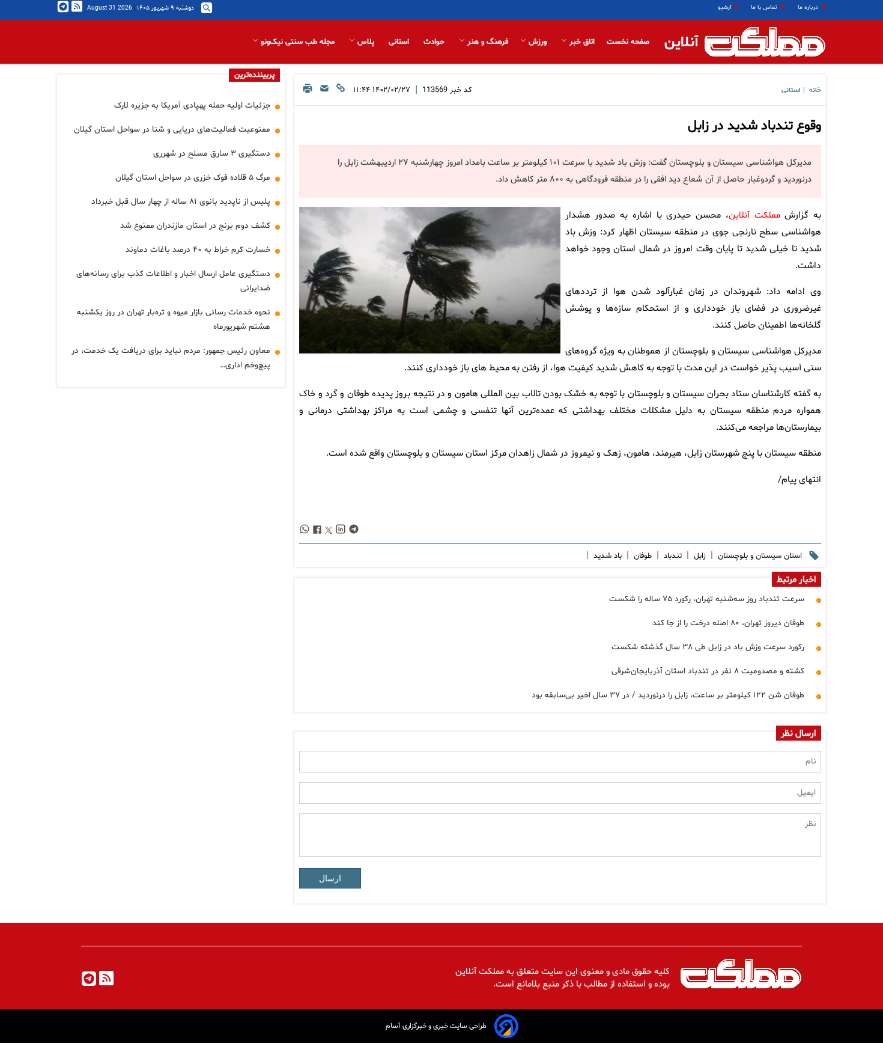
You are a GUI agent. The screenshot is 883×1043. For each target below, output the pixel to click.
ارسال (330, 878)
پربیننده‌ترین (254, 75)
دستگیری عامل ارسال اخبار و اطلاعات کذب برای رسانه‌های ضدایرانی (173, 281)
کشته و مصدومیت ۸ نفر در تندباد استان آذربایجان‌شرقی (707, 671)
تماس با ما (764, 7)
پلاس (366, 42)
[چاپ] (307, 91)
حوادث (435, 42)
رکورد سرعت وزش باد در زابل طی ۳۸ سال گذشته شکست (707, 647)
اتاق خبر (581, 42)
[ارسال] (324, 91)
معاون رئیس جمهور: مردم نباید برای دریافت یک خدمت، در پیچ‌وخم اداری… (170, 358)
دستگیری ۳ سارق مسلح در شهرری (211, 153)
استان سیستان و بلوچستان (758, 556)
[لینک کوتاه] (340, 91)
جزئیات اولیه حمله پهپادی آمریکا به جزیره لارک (192, 105)
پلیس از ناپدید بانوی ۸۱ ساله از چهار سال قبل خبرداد (180, 201)
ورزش (537, 42)
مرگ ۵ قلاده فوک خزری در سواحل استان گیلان (192, 177)
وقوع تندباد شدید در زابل (754, 126)
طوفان (641, 556)
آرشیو (725, 7)
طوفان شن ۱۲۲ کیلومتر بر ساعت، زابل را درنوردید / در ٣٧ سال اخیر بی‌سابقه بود (668, 695)
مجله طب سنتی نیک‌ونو (297, 42)
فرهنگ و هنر (486, 42)
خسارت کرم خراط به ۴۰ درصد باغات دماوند (198, 249)
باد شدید (606, 556)
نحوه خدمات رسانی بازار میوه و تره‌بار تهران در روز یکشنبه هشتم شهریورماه (173, 319)
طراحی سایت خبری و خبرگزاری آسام (436, 1026)
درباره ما (809, 7)
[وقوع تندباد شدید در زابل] (429, 280)
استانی (400, 42)
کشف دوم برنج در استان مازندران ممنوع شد (195, 225)
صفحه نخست (628, 42)
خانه (815, 90)
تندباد (671, 556)
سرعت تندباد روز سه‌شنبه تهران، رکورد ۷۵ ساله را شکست (706, 599)
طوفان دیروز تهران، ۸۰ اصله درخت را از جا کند (728, 623)
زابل (698, 556)
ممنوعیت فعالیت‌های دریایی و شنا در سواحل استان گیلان (172, 129)
